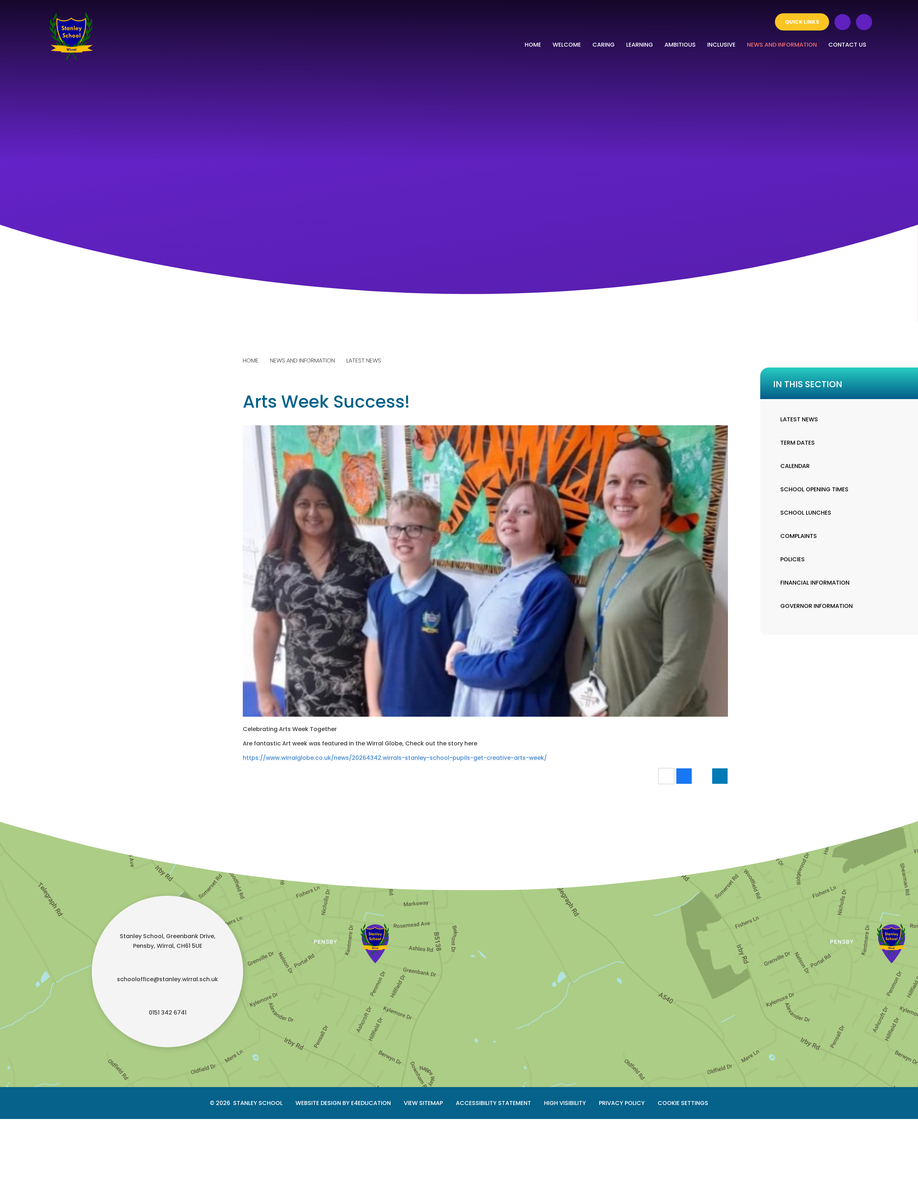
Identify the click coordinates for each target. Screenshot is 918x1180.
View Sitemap (423, 1103)
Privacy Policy (622, 1103)
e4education (371, 1103)
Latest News (363, 360)
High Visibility (565, 1103)
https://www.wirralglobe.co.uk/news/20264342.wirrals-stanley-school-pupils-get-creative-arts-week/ (395, 758)
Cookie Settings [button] (683, 1103)
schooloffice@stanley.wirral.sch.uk (167, 979)
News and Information (302, 360)
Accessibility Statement (493, 1103)
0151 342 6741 (167, 1012)
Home (251, 360)
